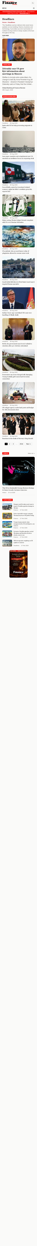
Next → (28, 444)
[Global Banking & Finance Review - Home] (10, 3)
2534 (21, 444)
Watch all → (31, 453)
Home (4, 22)
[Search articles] (33, 3)
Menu (4, 8)
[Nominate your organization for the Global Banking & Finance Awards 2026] (18, 564)
